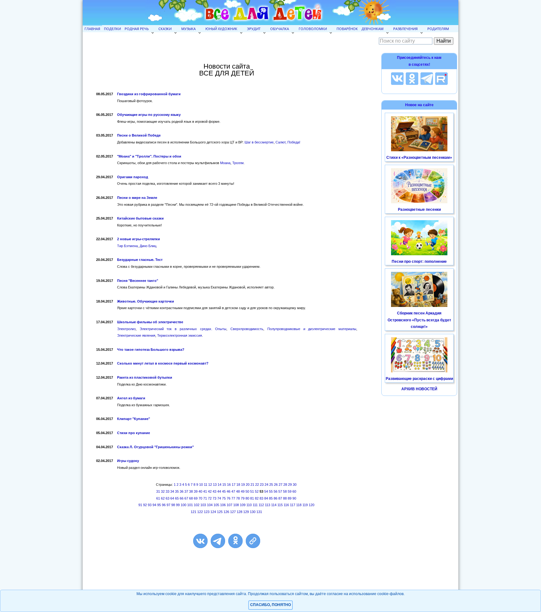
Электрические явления (136, 335)
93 (150, 505)
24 (266, 484)
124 (213, 512)
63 (167, 498)
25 (271, 484)
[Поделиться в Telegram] (218, 541)
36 (181, 491)
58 (285, 491)
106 (223, 505)
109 (242, 505)
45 (224, 491)
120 (311, 505)
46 (228, 491)
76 (228, 498)
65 (177, 498)
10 (201, 484)
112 (261, 505)
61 (158, 498)
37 (186, 491)
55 (271, 491)
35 (177, 491)
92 (145, 505)
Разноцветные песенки (419, 209)
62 (163, 498)
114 (273, 505)
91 (140, 505)
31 (158, 491)
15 (224, 484)
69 (196, 498)
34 (172, 491)
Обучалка (279, 28)
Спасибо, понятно (270, 605)
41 (205, 491)
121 (193, 512)
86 (275, 498)
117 (292, 505)
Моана (225, 163)
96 (164, 505)
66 (181, 498)
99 (178, 505)
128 (239, 512)
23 (262, 484)
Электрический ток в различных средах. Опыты (183, 329)
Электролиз (126, 329)
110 (249, 505)
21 (252, 484)
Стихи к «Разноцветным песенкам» (419, 157)
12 (210, 484)
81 (252, 498)
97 (168, 505)
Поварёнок (347, 28)
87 (280, 498)
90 (294, 498)
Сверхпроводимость (246, 329)
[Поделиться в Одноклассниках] (235, 541)
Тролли (238, 163)
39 (196, 491)
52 (257, 491)
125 (220, 512)
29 (290, 484)
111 (255, 505)
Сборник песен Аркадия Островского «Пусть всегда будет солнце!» (419, 320)
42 (210, 491)
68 (191, 498)
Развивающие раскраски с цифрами (419, 378)
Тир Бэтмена (127, 246)
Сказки (165, 28)
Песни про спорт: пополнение (419, 261)
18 (238, 484)
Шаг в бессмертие (259, 142)
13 (215, 484)
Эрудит (253, 28)
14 (219, 484)
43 (214, 491)
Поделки (112, 28)
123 (206, 512)
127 (233, 512)
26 (276, 484)
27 (280, 484)
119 (305, 505)
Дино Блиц (148, 246)
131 (259, 512)
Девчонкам (373, 28)
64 (172, 498)
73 (214, 498)
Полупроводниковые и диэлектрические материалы (311, 329)
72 (210, 498)
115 (280, 505)
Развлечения (405, 28)
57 (280, 491)
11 (205, 484)
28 (285, 484)
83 (261, 498)
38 (191, 491)
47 (233, 491)
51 (252, 491)
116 (286, 505)
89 (289, 498)
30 (294, 484)
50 (247, 491)
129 (246, 512)
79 (243, 498)
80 (247, 498)
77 (233, 498)
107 (229, 505)
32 (163, 491)
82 (257, 498)
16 (229, 484)
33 (167, 491)
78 (238, 498)
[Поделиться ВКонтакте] (200, 541)
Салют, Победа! (288, 142)
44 (219, 491)
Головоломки (313, 28)
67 (186, 498)
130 (252, 512)
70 (200, 498)
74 (219, 498)
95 (159, 505)
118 (298, 505)
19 (243, 484)
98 (173, 505)
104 (210, 505)
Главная (92, 28)
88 (285, 498)
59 (289, 491)
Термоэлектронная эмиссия (179, 335)
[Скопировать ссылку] (253, 541)
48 (238, 491)
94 (154, 505)
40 (200, 491)
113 (267, 505)
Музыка (188, 28)
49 (243, 491)
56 (275, 491)
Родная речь (137, 28)
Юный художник (221, 28)
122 (200, 512)
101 (190, 505)
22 (257, 484)
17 (233, 484)
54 (266, 491)
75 (224, 498)
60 (294, 491)
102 (196, 505)
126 (226, 512)
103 (203, 505)
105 (216, 505)
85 (271, 498)
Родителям (438, 28)
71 (205, 498)
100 (183, 505)
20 (248, 484)
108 (236, 505)
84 (266, 498)
